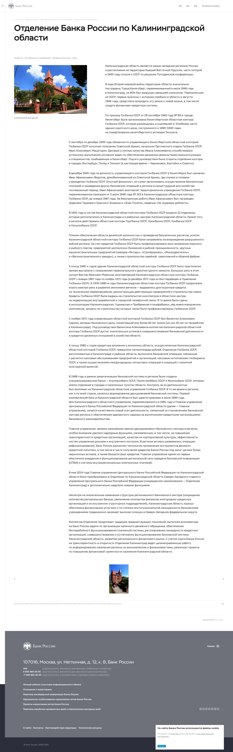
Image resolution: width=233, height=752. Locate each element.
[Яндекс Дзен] (209, 709)
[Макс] (218, 709)
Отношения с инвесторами (37, 689)
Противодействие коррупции (60, 728)
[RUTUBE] (215, 709)
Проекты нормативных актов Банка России (46, 704)
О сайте (27, 728)
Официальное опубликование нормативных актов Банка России (57, 699)
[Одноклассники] (212, 709)
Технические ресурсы (90, 728)
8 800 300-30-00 (32, 671)
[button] (214, 579)
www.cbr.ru (176, 734)
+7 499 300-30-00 (32, 675)
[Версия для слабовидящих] (188, 6)
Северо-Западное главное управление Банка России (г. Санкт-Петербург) (56, 19)
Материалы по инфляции (38, 58)
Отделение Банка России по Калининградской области (86, 19)
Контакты (38, 728)
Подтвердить (162, 746)
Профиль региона (61, 58)
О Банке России (20, 19)
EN (195, 6)
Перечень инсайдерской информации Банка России (51, 694)
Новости (18, 58)
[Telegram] (206, 709)
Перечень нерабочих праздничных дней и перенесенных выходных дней (62, 709)
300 (25, 668)
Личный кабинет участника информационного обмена (52, 684)
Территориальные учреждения (32, 19)
